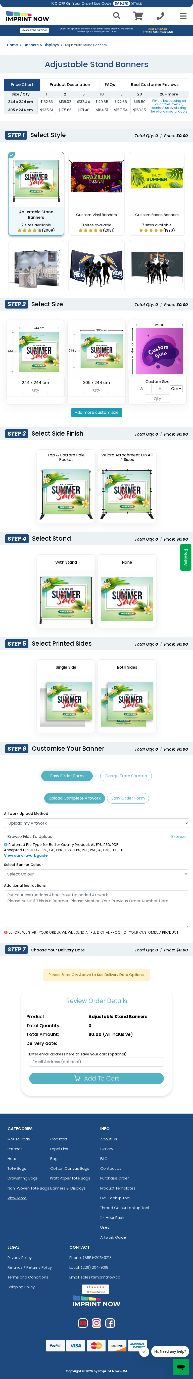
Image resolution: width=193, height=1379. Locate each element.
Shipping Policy (21, 1287)
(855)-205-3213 (97, 1257)
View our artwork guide (26, 855)
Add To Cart (100, 1078)
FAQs (105, 1158)
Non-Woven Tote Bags (28, 1188)
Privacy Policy (20, 1257)
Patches (15, 1148)
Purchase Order (114, 1178)
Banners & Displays (41, 44)
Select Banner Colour (23, 864)
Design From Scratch (126, 776)
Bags (55, 1158)
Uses (104, 1227)
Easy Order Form (67, 776)
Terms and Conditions (28, 1277)
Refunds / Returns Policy (30, 1267)
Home (12, 44)
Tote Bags (17, 1168)
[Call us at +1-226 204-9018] (160, 17)
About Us (108, 1139)
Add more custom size (97, 412)
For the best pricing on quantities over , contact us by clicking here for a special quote (169, 106)
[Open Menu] (182, 16)
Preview (186, 557)
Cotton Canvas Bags (69, 1168)
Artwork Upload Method (26, 813)
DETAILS (136, 4)
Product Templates (117, 1188)
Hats (12, 1158)
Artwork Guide (113, 1237)
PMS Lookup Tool (115, 1198)
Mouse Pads (19, 1139)
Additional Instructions (25, 885)
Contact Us (110, 1168)
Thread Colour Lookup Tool (124, 1207)
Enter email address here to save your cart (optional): (78, 1054)
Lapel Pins (59, 1148)
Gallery (106, 1148)
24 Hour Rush (112, 1217)
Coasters (59, 1139)
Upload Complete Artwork (75, 798)
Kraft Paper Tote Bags (70, 1178)
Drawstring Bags (23, 1178)
